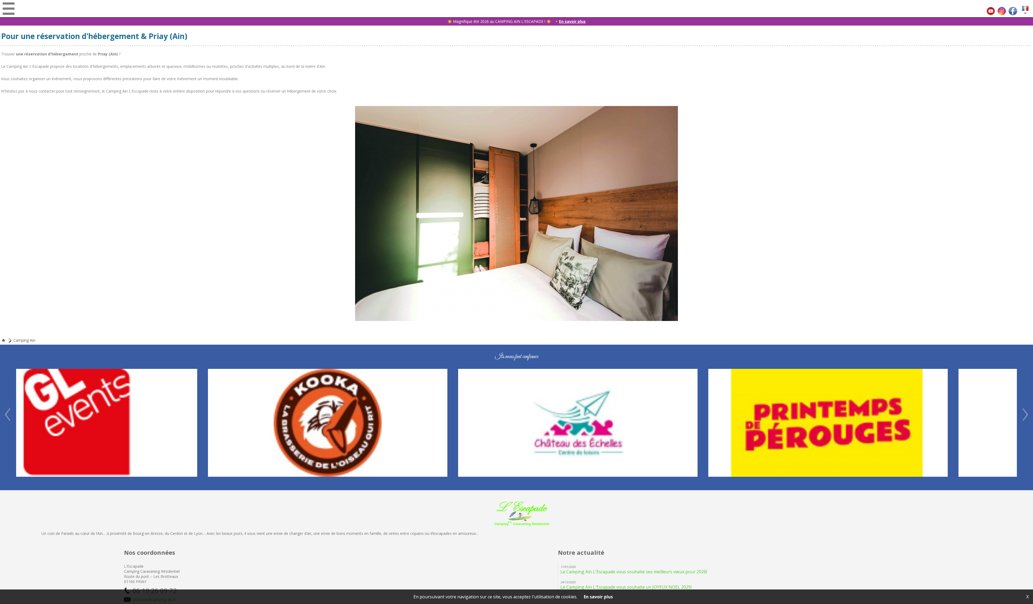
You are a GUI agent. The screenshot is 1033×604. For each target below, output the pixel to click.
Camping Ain (24, 340)
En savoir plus (572, 21)
